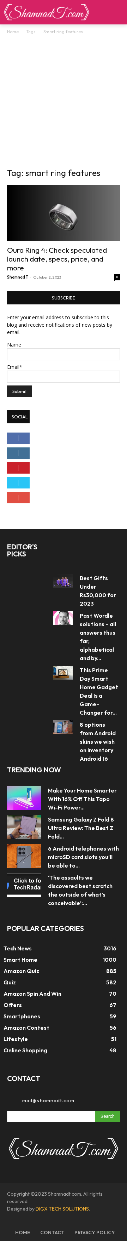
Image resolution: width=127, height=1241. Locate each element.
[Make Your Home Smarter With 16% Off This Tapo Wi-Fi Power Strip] (24, 798)
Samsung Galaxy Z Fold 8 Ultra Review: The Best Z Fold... (81, 828)
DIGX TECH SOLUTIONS (62, 1209)
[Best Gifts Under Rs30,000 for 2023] (63, 581)
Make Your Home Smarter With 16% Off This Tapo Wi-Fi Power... (82, 799)
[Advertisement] (63, 103)
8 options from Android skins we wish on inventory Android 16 (98, 741)
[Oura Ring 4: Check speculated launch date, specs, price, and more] (63, 213)
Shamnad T (17, 277)
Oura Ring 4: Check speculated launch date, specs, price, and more (57, 258)
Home (13, 31)
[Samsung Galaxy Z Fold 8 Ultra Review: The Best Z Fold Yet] (24, 827)
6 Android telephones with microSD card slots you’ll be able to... (83, 857)
